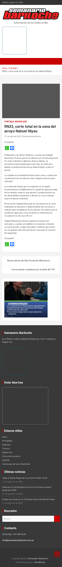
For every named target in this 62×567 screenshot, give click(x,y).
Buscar (57, 519)
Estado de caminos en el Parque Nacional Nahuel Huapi (28, 499)
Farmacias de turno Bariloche (16, 464)
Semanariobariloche (31, 136)
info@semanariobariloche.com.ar (18, 540)
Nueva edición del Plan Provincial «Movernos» (28, 260)
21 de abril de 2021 (12, 136)
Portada (9, 121)
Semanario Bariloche (38, 558)
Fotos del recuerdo (11, 456)
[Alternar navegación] (5, 61)
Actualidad (7, 441)
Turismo (6, 448)
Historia (6, 460)
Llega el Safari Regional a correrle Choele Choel (24, 478)
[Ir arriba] (57, 554)
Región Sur (21, 121)
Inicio (4, 437)
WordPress (40, 562)
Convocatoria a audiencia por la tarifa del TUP (33, 269)
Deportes (6, 444)
